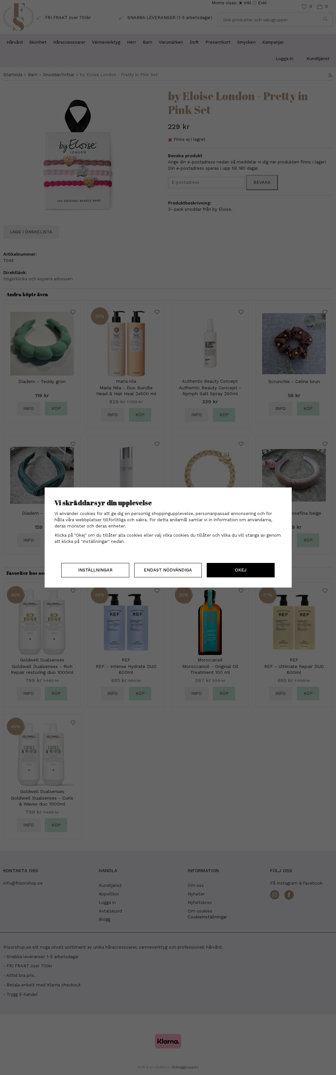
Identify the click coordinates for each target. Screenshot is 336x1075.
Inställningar (95, 570)
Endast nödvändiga (168, 570)
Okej (240, 570)
